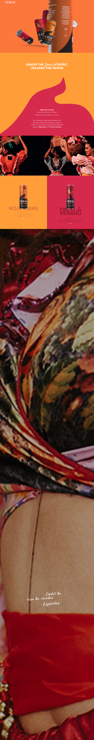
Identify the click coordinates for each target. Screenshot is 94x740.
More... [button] (23, 218)
